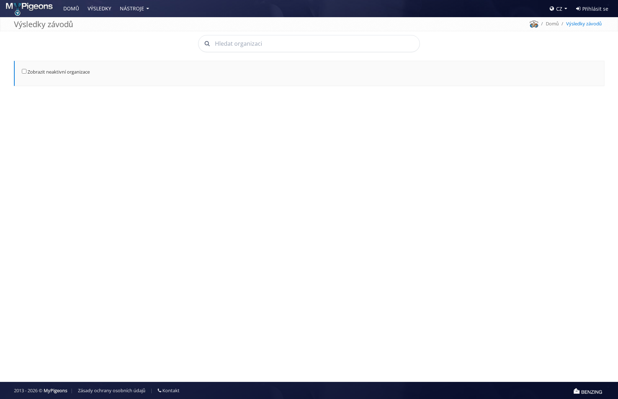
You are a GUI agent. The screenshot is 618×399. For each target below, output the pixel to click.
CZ (559, 8)
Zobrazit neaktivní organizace (58, 72)
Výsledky (99, 8)
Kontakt (170, 390)
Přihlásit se (595, 8)
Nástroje (132, 8)
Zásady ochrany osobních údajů (111, 390)
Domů (71, 8)
